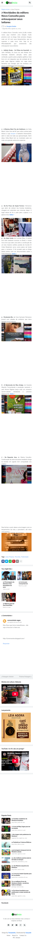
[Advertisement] (16, 792)
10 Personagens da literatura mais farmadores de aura (8, 584)
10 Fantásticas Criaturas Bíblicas (21, 842)
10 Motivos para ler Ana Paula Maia (8, 604)
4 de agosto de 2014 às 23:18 (14, 622)
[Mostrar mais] (20, 561)
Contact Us (23, 935)
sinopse (13, 133)
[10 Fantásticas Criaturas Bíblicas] (5, 844)
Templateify (12, 932)
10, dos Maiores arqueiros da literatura (20, 866)
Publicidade (24, 557)
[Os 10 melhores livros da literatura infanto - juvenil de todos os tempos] (5, 884)
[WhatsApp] (10, 561)
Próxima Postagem (25, 676)
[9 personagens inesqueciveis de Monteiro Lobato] (5, 852)
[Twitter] (6, 561)
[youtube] (16, 925)
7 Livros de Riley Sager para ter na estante (21, 827)
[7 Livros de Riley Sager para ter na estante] (5, 829)
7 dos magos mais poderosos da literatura (21, 835)
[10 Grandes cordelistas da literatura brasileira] (5, 821)
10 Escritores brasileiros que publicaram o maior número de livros (21, 892)
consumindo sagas (14, 620)
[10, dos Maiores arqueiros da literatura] (5, 868)
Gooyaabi (28, 932)
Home (8, 935)
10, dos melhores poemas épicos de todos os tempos (21, 858)
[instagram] (20, 925)
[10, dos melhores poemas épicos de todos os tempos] (5, 860)
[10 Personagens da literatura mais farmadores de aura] (8, 575)
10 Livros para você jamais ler (23, 582)
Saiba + (12, 215)
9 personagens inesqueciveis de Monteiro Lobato (21, 851)
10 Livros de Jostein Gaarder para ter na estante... (22, 874)
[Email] (17, 561)
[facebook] (8, 925)
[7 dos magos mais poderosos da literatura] (5, 837)
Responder (6, 643)
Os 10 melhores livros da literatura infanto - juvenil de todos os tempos (20, 883)
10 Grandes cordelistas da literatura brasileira (19, 819)
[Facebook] (3, 561)
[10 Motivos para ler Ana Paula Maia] (8, 597)
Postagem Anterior (8, 676)
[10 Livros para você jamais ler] (24, 575)
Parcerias (17, 557)
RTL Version (16, 937)
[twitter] (12, 925)
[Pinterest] (13, 561)
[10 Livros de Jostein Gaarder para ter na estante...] (5, 876)
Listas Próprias (15, 9)
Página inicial (5, 9)
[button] (2, 2)
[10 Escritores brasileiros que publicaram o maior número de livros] (5, 893)
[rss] (24, 925)
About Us (15, 935)
